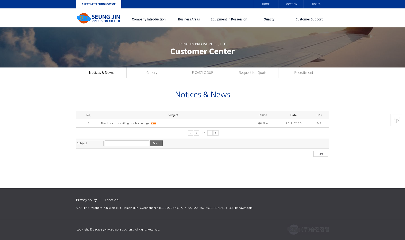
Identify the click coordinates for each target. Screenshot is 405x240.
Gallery (151, 72)
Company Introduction (149, 19)
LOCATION (291, 4)
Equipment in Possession (229, 19)
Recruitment (303, 72)
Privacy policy (86, 200)
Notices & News (101, 72)
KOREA (316, 4)
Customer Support (309, 19)
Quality (269, 19)
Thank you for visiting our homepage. (125, 123)
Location (112, 200)
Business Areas (189, 19)
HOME (266, 4)
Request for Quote (253, 72)
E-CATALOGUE (202, 72)
